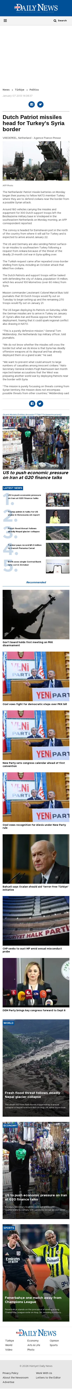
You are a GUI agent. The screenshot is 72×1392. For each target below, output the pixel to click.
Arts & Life (33, 1345)
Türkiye (19, 90)
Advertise (8, 1382)
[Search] (55, 20)
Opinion (54, 1341)
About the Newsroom (15, 1378)
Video (8, 1350)
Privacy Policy (10, 1373)
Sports (54, 1345)
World (8, 1345)
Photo (30, 1350)
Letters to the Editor (48, 1378)
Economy (33, 1341)
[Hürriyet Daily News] (35, 8)
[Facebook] (31, 104)
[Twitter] (40, 104)
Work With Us (44, 1373)
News (6, 90)
